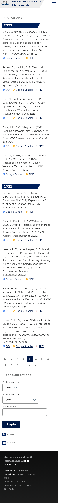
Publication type (10, 394)
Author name (9, 406)
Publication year (10, 382)
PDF (31, 58)
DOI (8, 90)
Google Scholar (14, 58)
